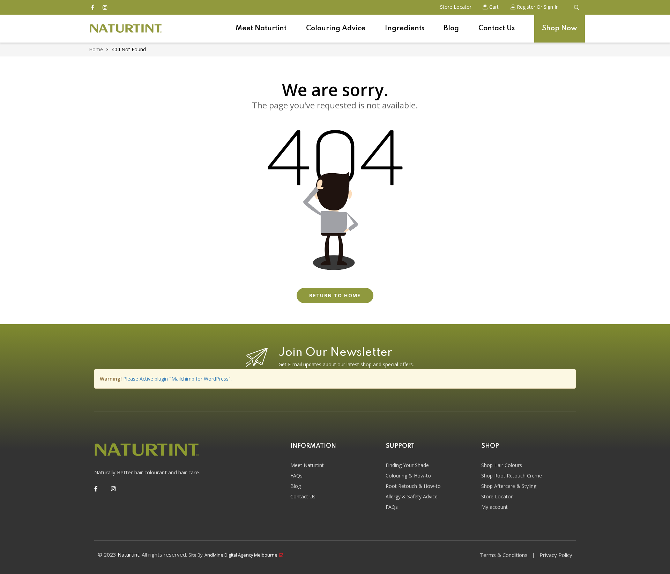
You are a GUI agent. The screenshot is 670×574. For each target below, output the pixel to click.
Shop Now (559, 28)
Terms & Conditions (504, 554)
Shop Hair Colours (501, 465)
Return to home (335, 295)
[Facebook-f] (96, 488)
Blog (451, 28)
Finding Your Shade (407, 465)
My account (494, 507)
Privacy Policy (555, 554)
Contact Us (496, 28)
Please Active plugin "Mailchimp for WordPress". (177, 378)
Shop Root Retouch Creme (511, 475)
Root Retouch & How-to (413, 486)
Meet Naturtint (261, 28)
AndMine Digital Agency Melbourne (241, 554)
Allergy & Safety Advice (412, 496)
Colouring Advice (335, 28)
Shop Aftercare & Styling (508, 486)
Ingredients (404, 28)
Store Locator (497, 496)
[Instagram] (113, 488)
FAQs (296, 475)
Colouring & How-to (408, 475)
